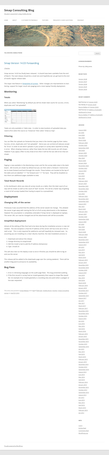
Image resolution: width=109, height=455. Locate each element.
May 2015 (82, 352)
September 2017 (84, 296)
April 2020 (82, 229)
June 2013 (82, 400)
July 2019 (81, 247)
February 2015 (83, 359)
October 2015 (83, 344)
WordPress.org (83, 433)
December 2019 (83, 240)
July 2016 (81, 321)
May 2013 (82, 403)
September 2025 (84, 148)
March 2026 (82, 140)
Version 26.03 (83, 89)
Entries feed (82, 428)
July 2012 (81, 413)
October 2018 (83, 270)
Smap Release (24, 291)
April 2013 (82, 405)
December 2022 (83, 186)
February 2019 (83, 260)
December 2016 (83, 311)
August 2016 (82, 319)
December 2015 (83, 339)
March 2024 (82, 161)
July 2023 (81, 173)
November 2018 (84, 268)
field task (39, 291)
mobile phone (47, 291)
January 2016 (83, 336)
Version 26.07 (83, 82)
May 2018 (82, 278)
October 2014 (83, 367)
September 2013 (84, 392)
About (14, 20)
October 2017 (83, 293)
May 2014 (82, 377)
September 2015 (84, 347)
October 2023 (83, 168)
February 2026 (83, 143)
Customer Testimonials (29, 20)
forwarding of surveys (30, 84)
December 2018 (83, 265)
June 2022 (82, 194)
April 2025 (82, 150)
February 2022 (83, 196)
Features (45, 20)
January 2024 (83, 163)
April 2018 (82, 280)
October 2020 (83, 217)
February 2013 (83, 410)
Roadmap (80, 20)
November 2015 (84, 341)
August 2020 (82, 222)
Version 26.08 (83, 79)
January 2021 (83, 214)
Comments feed (84, 431)
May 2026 (82, 138)
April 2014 (82, 380)
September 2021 (84, 201)
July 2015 (81, 349)
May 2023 (82, 178)
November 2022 (84, 189)
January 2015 (83, 362)
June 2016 (82, 324)
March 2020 (82, 232)
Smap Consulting (63, 291)
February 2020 (83, 235)
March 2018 (82, 283)
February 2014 (83, 382)
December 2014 (83, 364)
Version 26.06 (83, 84)
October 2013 (83, 390)
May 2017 (82, 303)
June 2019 (82, 250)
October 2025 (83, 145)
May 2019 (82, 252)
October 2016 (83, 316)
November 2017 (84, 291)
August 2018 (82, 273)
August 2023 (82, 171)
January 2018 (83, 288)
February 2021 (83, 212)
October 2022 (83, 191)
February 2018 (83, 285)
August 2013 (82, 395)
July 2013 (81, 398)
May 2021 (82, 206)
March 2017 (82, 306)
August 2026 (82, 130)
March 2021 (82, 209)
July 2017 (81, 301)
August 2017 (82, 298)
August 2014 (82, 372)
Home (6, 20)
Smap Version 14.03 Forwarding (21, 63)
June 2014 (82, 375)
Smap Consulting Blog (19, 10)
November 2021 (84, 199)
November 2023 (84, 166)
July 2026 (81, 133)
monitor (54, 291)
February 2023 (83, 181)
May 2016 (82, 326)
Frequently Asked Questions (63, 20)
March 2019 (82, 257)
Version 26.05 (83, 87)
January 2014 (83, 385)
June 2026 (82, 135)
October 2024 (83, 156)
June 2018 (82, 275)
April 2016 (82, 329)
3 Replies (7, 68)
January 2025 (83, 153)
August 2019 (82, 245)
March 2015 (82, 357)
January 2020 (83, 237)
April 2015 (82, 354)
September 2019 (84, 242)
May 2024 (82, 158)
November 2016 (84, 313)
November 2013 (84, 387)
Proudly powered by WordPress (13, 446)
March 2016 (82, 331)
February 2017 (83, 308)
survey (6, 293)
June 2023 (82, 176)
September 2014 (84, 370)
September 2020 (84, 219)
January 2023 (83, 184)
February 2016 (83, 334)
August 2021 (82, 204)
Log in (80, 426)
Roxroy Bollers (83, 107)
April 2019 (82, 255)
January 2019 (83, 263)
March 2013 (82, 408)
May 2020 (82, 227)
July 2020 (81, 224)
